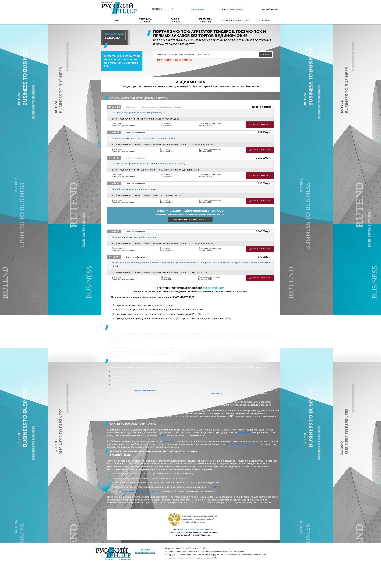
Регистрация (236, 9)
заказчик (162, 435)
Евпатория (162, 9)
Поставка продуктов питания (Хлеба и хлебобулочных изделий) (148, 163)
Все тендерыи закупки (205, 20)
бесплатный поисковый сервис (243, 444)
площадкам (168, 441)
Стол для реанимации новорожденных (134, 189)
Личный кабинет (270, 9)
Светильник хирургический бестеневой (134, 237)
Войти (225, 9)
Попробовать (114, 34)
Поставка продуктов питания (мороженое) (137, 112)
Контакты (264, 20)
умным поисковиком (145, 390)
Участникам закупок (146, 20)
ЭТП (213, 487)
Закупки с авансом (175, 20)
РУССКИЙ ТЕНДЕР (213, 288)
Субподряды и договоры (235, 20)
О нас (116, 20)
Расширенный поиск (174, 60)
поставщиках (244, 432)
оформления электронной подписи (140, 491)
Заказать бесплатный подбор (190, 219)
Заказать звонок (197, 10)
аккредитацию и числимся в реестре (197, 529)
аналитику (216, 393)
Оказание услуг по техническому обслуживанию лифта (144, 138)
